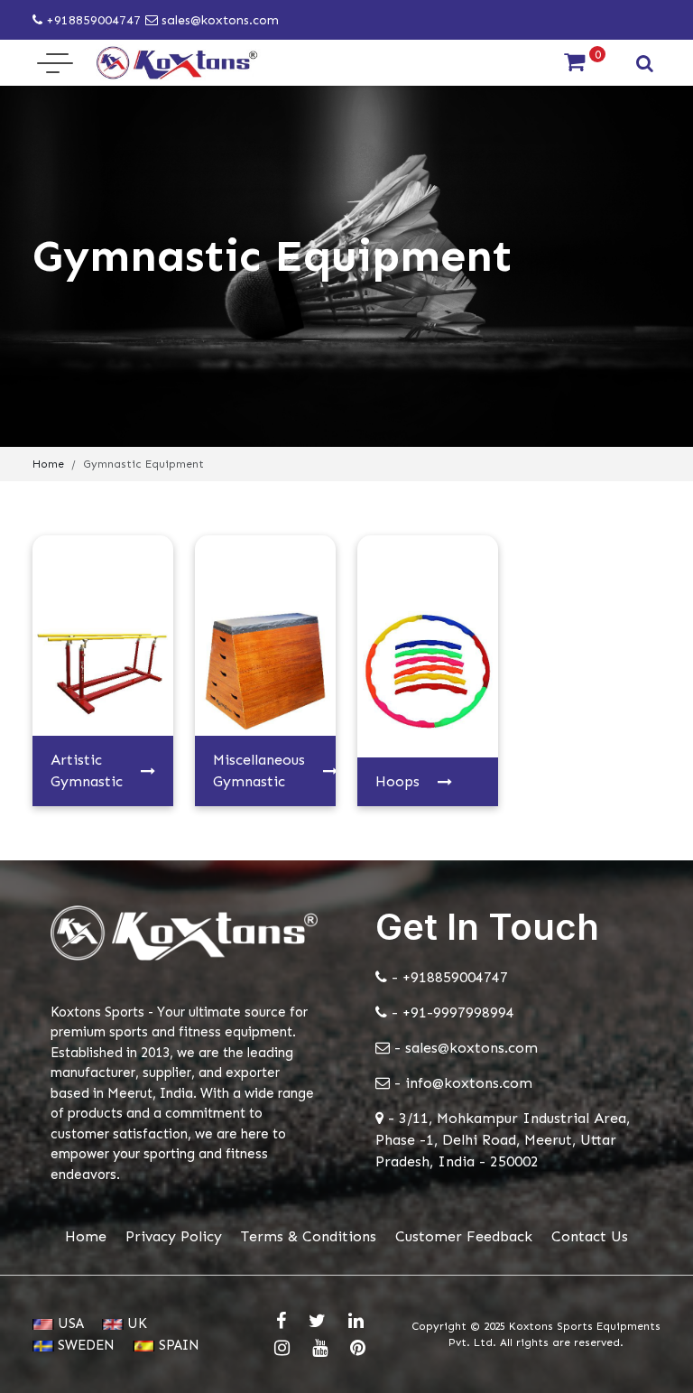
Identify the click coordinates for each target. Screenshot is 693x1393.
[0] (574, 63)
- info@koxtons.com (461, 1082)
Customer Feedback (463, 1236)
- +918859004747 (447, 977)
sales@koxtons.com (218, 20)
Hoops (397, 781)
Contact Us (589, 1236)
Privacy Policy (173, 1236)
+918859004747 (91, 20)
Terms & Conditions (308, 1236)
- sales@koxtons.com (464, 1047)
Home (48, 464)
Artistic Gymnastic (87, 770)
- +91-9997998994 (450, 1012)
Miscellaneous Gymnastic (259, 770)
